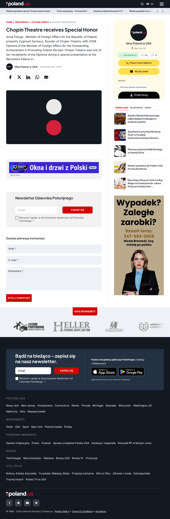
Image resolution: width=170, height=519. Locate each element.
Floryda (86, 405)
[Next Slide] (163, 11)
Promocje (91, 458)
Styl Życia (14, 466)
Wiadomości (22, 22)
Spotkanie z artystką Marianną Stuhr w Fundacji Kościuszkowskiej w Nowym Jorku (144, 136)
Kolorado (111, 405)
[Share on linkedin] (28, 77)
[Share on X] (19, 77)
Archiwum (100, 511)
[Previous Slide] (157, 11)
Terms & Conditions (82, 511)
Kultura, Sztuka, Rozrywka (21, 473)
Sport (25, 426)
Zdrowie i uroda (122, 473)
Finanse (46, 443)
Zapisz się (77, 210)
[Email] (46, 77)
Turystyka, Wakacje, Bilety (54, 473)
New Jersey (28, 405)
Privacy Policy (62, 511)
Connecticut (62, 405)
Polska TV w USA (36, 479)
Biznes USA (63, 458)
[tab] (121, 108)
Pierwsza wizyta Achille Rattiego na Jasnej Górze (145, 151)
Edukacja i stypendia (103, 443)
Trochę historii (14, 479)
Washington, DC (142, 405)
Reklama (49, 458)
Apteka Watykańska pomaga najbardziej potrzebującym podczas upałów (143, 118)
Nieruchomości (32, 458)
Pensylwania (45, 405)
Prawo (35, 443)
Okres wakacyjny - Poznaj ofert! (72, 11)
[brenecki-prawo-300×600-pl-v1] (139, 245)
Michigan (97, 405)
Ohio (22, 411)
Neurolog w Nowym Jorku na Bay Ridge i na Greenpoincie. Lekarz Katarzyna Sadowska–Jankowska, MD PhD (145, 185)
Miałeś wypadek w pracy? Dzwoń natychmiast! (28, 11)
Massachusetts (36, 411)
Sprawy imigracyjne (17, 443)
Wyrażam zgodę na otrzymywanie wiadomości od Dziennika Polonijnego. (51, 219)
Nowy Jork (12, 405)
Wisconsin (125, 405)
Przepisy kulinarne (83, 473)
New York (36, 426)
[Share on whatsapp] (37, 77)
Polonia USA (15, 398)
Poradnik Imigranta (21, 434)
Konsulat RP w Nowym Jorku (135, 443)
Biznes (11, 451)
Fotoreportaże (141, 473)
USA (17, 426)
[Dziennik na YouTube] (27, 503)
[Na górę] (159, 510)
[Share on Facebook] (10, 77)
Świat (9, 426)
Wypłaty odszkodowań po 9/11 (108, 11)
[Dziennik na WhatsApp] (36, 503)
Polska (68, 426)
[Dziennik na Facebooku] (9, 503)
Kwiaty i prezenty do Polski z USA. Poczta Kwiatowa (146, 167)
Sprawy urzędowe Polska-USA (71, 443)
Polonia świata (40, 22)
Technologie (13, 458)
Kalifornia (11, 411)
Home (9, 22)
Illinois (75, 405)
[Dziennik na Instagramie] (18, 503)
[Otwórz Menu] (162, 4)
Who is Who (103, 473)
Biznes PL (78, 458)
